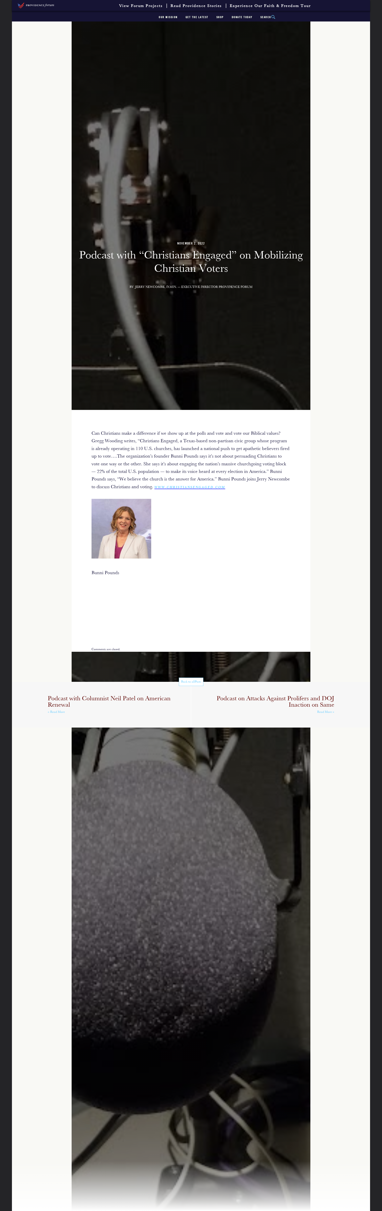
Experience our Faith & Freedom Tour (270, 6)
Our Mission (168, 17)
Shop (220, 17)
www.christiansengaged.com (189, 487)
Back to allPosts (191, 681)
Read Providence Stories (196, 6)
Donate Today (242, 17)
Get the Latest (197, 17)
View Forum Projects (141, 6)
